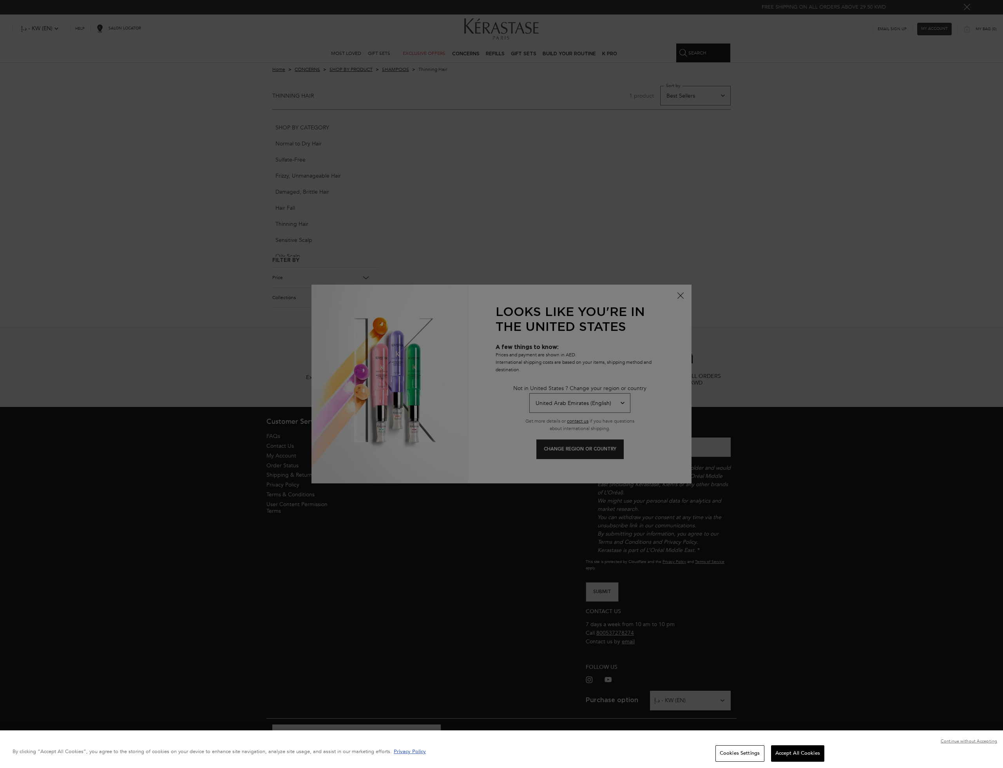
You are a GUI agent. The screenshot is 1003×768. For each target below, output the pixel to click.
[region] (501, 749)
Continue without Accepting (969, 741)
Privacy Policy (410, 751)
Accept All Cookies (797, 753)
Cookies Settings (740, 753)
